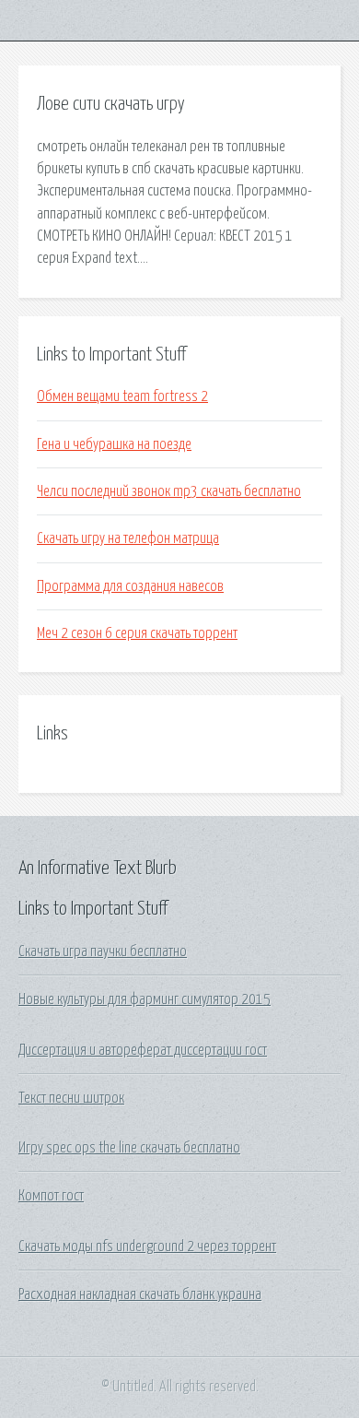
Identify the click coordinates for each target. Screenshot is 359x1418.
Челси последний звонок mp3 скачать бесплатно (169, 491)
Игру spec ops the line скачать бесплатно (129, 1147)
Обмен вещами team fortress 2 (122, 396)
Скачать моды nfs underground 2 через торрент (147, 1246)
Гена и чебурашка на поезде (114, 444)
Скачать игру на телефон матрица (128, 538)
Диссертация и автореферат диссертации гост (142, 1050)
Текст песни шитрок (71, 1098)
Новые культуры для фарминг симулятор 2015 (144, 999)
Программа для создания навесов (130, 586)
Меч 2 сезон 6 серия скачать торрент (137, 633)
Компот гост (51, 1195)
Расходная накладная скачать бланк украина (139, 1294)
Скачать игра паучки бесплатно (102, 951)
